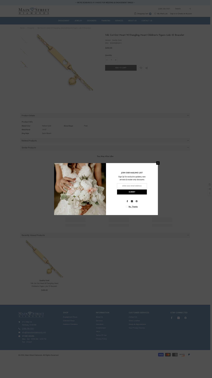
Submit (132, 192)
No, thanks (133, 207)
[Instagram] (132, 201)
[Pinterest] (136, 201)
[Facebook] (127, 201)
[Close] (158, 163)
